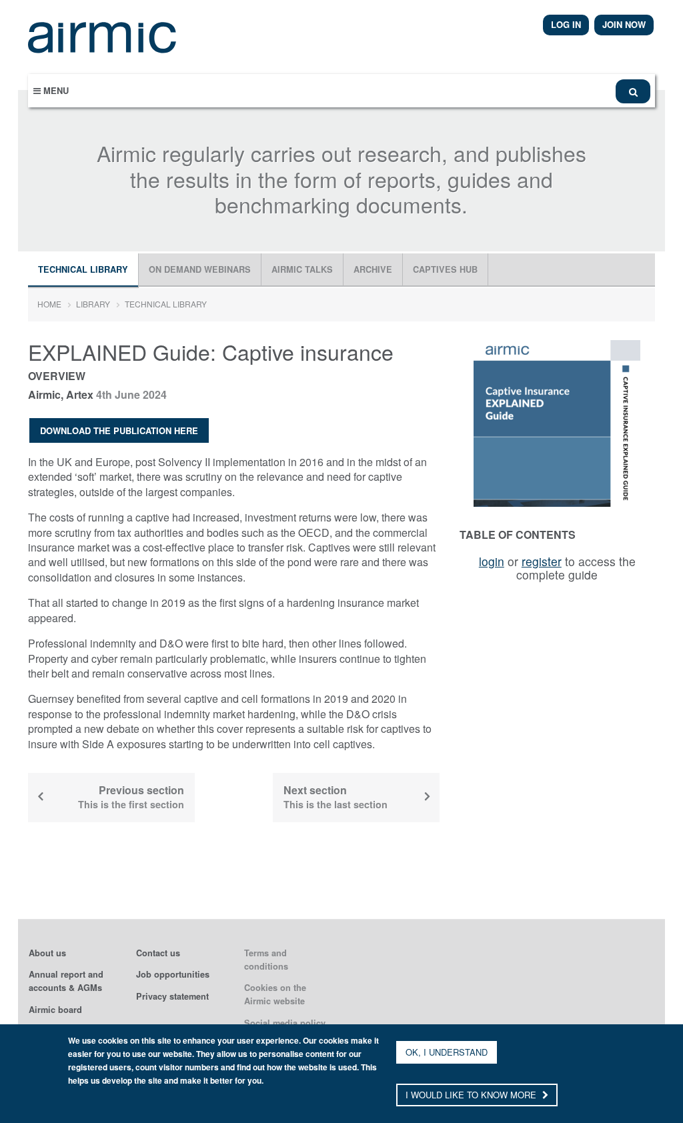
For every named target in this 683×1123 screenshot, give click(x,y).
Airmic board (55, 1010)
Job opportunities (172, 974)
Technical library (83, 269)
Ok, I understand (447, 1052)
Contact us (158, 953)
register (542, 561)
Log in (566, 24)
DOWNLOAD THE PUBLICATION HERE (119, 430)
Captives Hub (445, 269)
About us (47, 953)
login (491, 561)
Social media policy (284, 1023)
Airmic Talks (302, 269)
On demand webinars (200, 269)
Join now (624, 24)
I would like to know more (472, 1094)
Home (49, 303)
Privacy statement (172, 996)
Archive (373, 269)
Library (93, 303)
